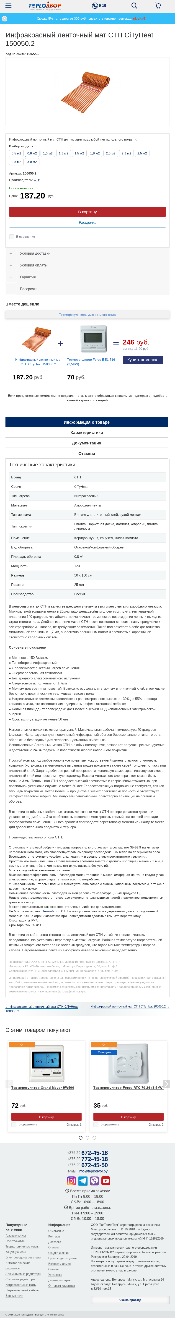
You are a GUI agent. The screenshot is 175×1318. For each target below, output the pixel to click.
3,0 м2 (32, 162)
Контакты (54, 1236)
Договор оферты (59, 1280)
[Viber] (94, 1180)
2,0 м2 (111, 153)
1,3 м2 (63, 153)
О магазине (56, 1231)
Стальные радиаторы (20, 1279)
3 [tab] (94, 1137)
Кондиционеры (15, 1252)
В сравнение (25, 236)
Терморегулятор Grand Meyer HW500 (42, 1087)
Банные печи (14, 1295)
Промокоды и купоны (62, 1258)
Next (166, 1084)
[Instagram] (71, 1180)
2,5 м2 (142, 153)
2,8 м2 (16, 162)
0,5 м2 (16, 153)
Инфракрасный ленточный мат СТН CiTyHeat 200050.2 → (130, 1006)
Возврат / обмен (59, 1264)
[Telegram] (83, 1181)
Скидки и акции (58, 1253)
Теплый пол (51, 911)
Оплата (53, 1247)
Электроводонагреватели (23, 1257)
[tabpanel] (46, 1086)
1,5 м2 (79, 153)
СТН (37, 180)
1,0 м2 (48, 153)
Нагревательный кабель (22, 1290)
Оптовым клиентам (61, 1285)
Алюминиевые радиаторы (23, 1274)
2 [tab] (87, 1137)
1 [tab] (80, 1137)
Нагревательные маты (20, 1285)
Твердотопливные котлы (22, 1246)
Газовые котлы (15, 1235)
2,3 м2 (126, 153)
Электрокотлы (15, 1241)
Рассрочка (87, 222)
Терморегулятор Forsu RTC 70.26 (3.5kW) (128, 1087)
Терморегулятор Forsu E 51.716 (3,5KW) (91, 362)
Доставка (54, 1242)
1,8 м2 (95, 153)
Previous (8, 1084)
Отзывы (53, 1269)
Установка (55, 1274)
